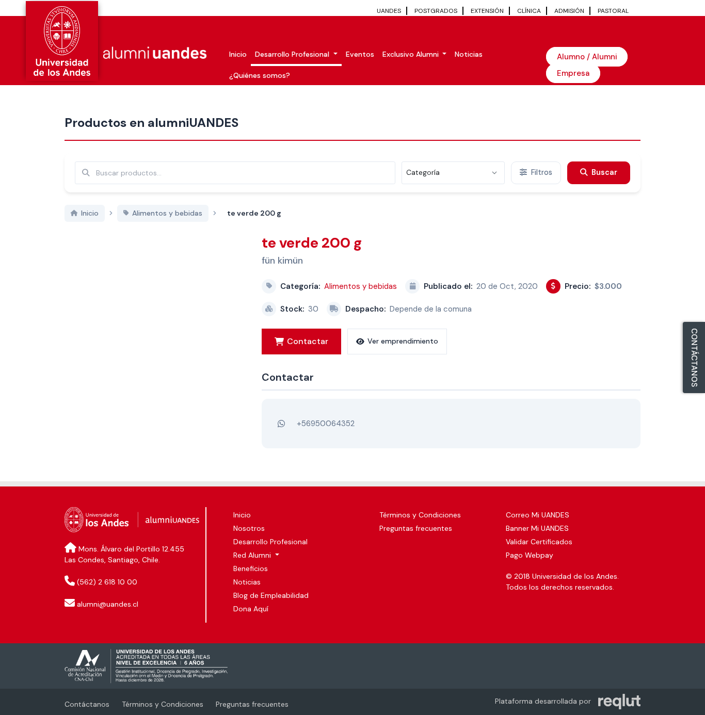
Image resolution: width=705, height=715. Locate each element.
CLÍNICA (529, 11)
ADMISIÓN (569, 11)
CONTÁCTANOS (694, 357)
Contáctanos (87, 704)
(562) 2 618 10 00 (107, 582)
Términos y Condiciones (420, 514)
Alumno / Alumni (587, 57)
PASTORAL (613, 11)
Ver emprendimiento (402, 341)
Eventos (360, 54)
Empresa (573, 73)
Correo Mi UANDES (537, 514)
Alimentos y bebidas (360, 286)
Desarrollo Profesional (270, 541)
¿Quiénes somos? (259, 75)
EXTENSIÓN (487, 11)
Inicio (238, 54)
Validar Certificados (539, 541)
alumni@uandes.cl (107, 604)
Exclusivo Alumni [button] (411, 54)
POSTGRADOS (435, 11)
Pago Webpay (529, 555)
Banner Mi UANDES (537, 528)
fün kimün (282, 260)
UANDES (389, 11)
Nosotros (249, 528)
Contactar (307, 341)
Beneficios (250, 568)
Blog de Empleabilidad (271, 595)
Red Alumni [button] (253, 555)
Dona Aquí (250, 608)
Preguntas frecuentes (415, 528)
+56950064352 (326, 423)
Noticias (469, 54)
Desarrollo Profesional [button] (293, 54)
